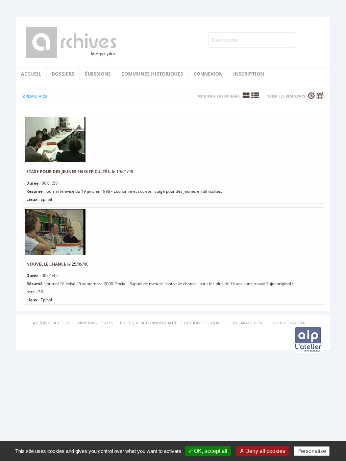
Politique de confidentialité (148, 322)
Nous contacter (289, 322)
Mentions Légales (95, 322)
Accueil (31, 74)
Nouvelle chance (46, 264)
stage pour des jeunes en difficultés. (68, 171)
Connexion (208, 74)
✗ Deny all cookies (262, 451)
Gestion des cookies (204, 322)
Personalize (311, 451)
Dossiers (63, 74)
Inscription (248, 74)
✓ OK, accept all (207, 451)
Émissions (98, 74)
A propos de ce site (52, 322)
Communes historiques (152, 74)
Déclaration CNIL (248, 322)
